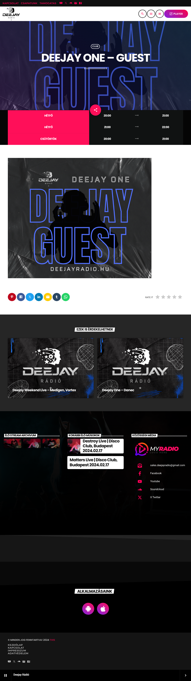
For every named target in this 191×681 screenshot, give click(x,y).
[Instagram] (75, 3)
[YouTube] (61, 3)
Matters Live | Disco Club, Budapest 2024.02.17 (93, 462)
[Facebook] (80, 3)
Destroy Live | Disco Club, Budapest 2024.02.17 (101, 446)
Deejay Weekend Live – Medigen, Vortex (44, 390)
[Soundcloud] (70, 3)
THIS (52, 640)
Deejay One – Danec (118, 390)
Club (95, 46)
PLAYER (176, 14)
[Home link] (11, 13)
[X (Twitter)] (65, 3)
